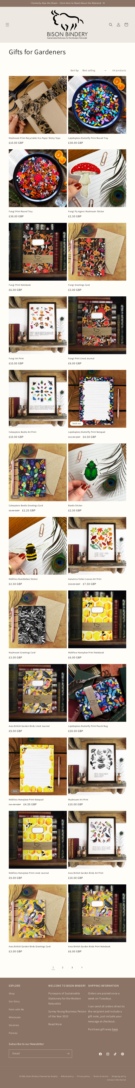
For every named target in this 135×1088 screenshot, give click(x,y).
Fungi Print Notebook (20, 285)
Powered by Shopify (49, 1076)
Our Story (14, 1001)
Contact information (116, 1080)
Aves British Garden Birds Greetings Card (30, 946)
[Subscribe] (68, 1053)
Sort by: (74, 70)
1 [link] (53, 967)
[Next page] (82, 967)
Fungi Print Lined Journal (81, 358)
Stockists (14, 1025)
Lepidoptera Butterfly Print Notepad (86, 432)
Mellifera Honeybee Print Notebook (86, 652)
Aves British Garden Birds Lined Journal (29, 726)
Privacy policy (83, 1076)
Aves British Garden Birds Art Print (85, 873)
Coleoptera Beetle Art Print (22, 432)
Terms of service (101, 1076)
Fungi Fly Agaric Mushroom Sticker (86, 211)
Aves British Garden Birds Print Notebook (89, 946)
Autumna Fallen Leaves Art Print (84, 579)
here (115, 1029)
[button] (7, 25)
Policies (13, 1033)
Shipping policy (119, 1076)
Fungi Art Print (16, 358)
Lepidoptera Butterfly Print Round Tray (88, 138)
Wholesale (15, 1017)
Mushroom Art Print (78, 799)
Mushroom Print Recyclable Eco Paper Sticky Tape (34, 138)
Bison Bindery (32, 1076)
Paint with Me (16, 1009)
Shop (12, 993)
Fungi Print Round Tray (21, 211)
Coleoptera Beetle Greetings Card (26, 505)
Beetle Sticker (75, 505)
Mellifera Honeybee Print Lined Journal (29, 873)
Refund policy (67, 1076)
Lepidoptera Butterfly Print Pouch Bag (88, 726)
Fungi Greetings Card (79, 285)
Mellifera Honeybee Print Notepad (26, 799)
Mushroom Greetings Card (22, 652)
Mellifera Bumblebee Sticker (23, 579)
